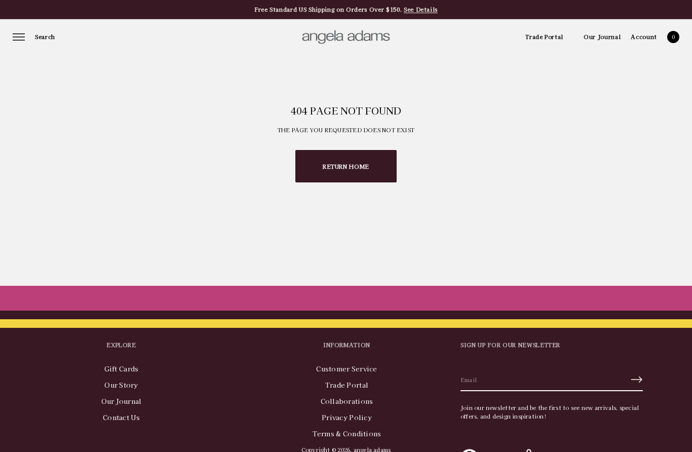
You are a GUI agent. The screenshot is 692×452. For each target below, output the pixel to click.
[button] (45, 37)
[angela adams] (346, 37)
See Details (421, 9)
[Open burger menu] (19, 37)
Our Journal (602, 36)
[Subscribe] (637, 379)
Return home (346, 166)
